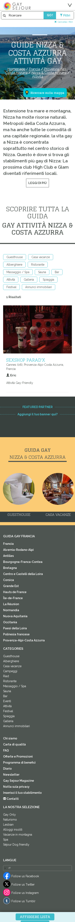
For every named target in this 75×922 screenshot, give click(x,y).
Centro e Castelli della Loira (23, 574)
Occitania (10, 622)
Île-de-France (13, 598)
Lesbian (8, 824)
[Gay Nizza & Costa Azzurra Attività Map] (42, 72)
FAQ (6, 750)
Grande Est (11, 586)
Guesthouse (14, 257)
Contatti (12, 798)
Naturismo (10, 819)
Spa (5, 839)
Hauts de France (14, 592)
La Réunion (11, 604)
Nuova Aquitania (15, 616)
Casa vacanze (40, 257)
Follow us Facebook (25, 876)
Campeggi (10, 671)
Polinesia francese (16, 634)
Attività (10, 279)
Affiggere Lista (35, 917)
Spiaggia (48, 279)
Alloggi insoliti (12, 829)
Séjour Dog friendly (16, 844)
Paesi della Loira (15, 628)
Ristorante (37, 264)
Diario (7, 768)
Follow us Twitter (23, 884)
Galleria (29, 279)
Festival (11, 287)
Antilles (8, 555)
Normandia (11, 610)
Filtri (66, 15)
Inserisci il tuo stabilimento (22, 792)
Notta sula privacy (16, 786)
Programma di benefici (19, 762)
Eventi (7, 701)
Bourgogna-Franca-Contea (22, 562)
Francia (8, 543)
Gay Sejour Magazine (18, 780)
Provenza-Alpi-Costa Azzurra (24, 640)
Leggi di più (37, 183)
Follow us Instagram (25, 893)
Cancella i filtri (65, 21)
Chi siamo (10, 738)
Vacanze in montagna (17, 834)
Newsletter (11, 774)
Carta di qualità (14, 744)
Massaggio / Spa (17, 272)
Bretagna (10, 568)
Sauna (42, 272)
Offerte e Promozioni (18, 756)
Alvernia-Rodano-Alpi (18, 549)
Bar (57, 272)
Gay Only (9, 814)
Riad (6, 676)
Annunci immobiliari (38, 287)
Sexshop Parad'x (25, 360)
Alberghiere (14, 264)
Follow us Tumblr (23, 901)
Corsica (8, 580)
